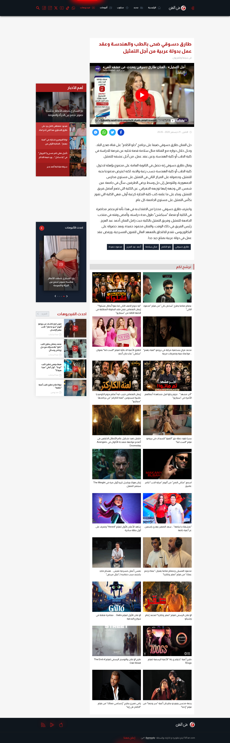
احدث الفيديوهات (63, 314)
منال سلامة (151, 246)
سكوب (120, 7)
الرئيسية (152, 7)
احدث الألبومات (74, 227)
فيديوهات (85, 7)
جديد (136, 7)
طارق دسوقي (182, 246)
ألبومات (104, 7)
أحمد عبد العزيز (133, 246)
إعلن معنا (129, 737)
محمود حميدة (115, 246)
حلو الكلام (166, 246)
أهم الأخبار (75, 88)
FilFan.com (189, 737)
